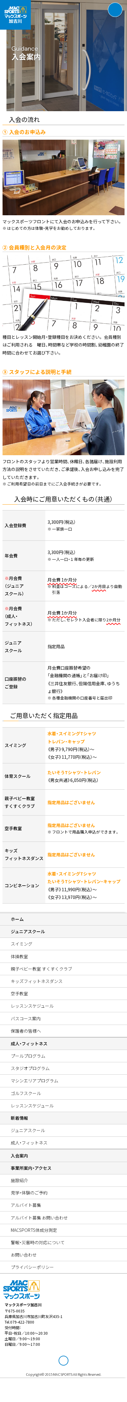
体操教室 (19, 956)
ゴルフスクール (26, 1093)
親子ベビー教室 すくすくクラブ (41, 969)
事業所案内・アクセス (31, 1168)
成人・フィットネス (29, 1043)
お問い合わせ (24, 1255)
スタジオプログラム (30, 1068)
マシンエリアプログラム (34, 1080)
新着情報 (19, 1118)
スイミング (21, 944)
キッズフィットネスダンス (37, 981)
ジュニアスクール (28, 931)
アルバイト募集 (26, 1205)
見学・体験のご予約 (29, 1193)
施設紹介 (19, 1180)
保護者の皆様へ (26, 1031)
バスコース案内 (26, 1018)
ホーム (17, 919)
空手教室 (19, 993)
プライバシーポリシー (32, 1267)
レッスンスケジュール (32, 1006)
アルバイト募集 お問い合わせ (39, 1218)
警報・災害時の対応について (38, 1242)
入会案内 (19, 1155)
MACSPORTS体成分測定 (34, 1230)
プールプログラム (28, 1056)
